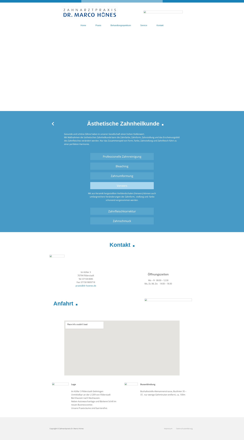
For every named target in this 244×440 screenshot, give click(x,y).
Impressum (168, 428)
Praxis (98, 25)
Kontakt (160, 25)
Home (83, 25)
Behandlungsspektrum (121, 25)
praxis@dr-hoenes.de (86, 285)
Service (143, 25)
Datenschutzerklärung (184, 428)
